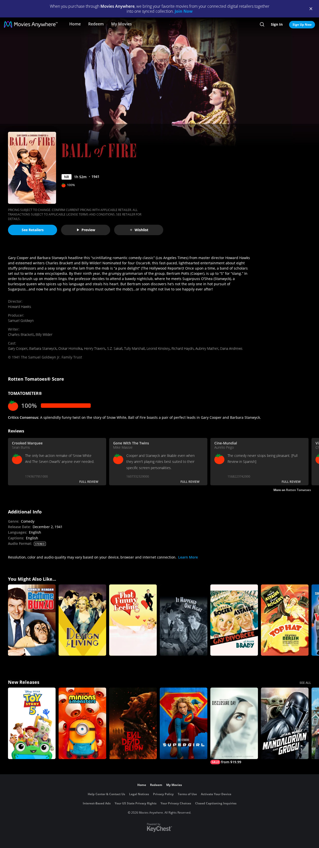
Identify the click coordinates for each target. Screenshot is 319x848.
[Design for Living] (82, 620)
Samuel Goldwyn (21, 320)
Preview (88, 229)
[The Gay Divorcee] (234, 620)
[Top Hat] (285, 620)
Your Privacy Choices (175, 803)
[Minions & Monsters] (82, 723)
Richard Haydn (182, 348)
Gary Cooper (17, 348)
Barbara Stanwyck (43, 348)
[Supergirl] (183, 723)
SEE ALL (305, 683)
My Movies (121, 24)
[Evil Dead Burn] (133, 723)
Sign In (277, 24)
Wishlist (141, 229)
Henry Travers (94, 348)
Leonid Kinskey (158, 348)
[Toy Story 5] (32, 723)
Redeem (96, 24)
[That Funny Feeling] (133, 620)
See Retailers (33, 229)
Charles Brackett (21, 334)
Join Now (184, 11)
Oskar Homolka (70, 348)
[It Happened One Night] (183, 620)
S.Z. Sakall (114, 348)
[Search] (262, 24)
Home (75, 24)
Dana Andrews (231, 348)
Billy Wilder (44, 334)
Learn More (188, 557)
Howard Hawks (19, 306)
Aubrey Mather (206, 348)
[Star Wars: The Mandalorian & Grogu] (285, 723)
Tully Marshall (134, 348)
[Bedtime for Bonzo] (32, 620)
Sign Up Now (302, 24)
